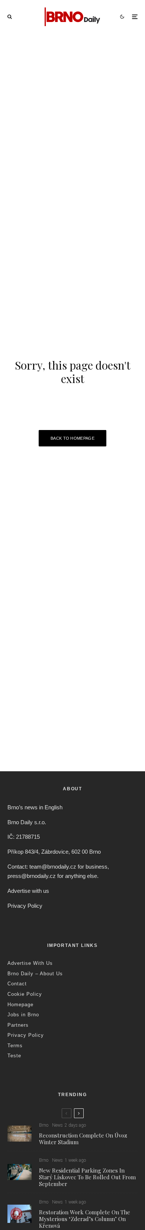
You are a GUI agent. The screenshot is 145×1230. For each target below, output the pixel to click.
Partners (18, 1025)
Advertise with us (28, 891)
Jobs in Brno (23, 1014)
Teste (14, 1055)
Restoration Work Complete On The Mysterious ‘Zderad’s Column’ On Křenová (84, 1219)
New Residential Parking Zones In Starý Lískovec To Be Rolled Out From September (87, 1177)
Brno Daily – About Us (35, 973)
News (57, 1125)
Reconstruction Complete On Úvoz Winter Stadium (83, 1138)
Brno (43, 1125)
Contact (17, 983)
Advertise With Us (30, 963)
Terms (15, 1045)
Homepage (20, 1004)
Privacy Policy (24, 906)
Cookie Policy (24, 994)
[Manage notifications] (16, 1214)
